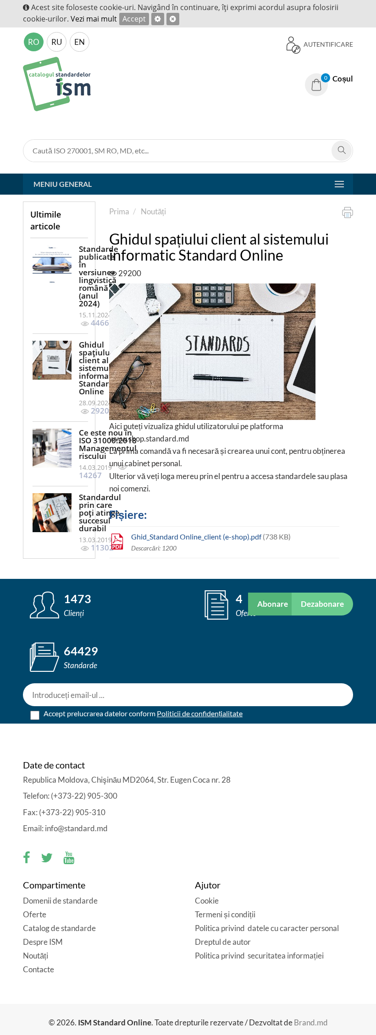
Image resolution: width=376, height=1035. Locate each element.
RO (33, 42)
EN (79, 42)
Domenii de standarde (60, 900)
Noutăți (153, 211)
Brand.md (311, 1022)
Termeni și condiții (225, 914)
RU (56, 42)
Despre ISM (43, 942)
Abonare (272, 604)
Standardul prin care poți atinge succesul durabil (100, 513)
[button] (329, 78)
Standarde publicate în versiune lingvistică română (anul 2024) (98, 276)
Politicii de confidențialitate (200, 713)
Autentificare (327, 44)
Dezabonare (322, 604)
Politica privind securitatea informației (259, 955)
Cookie (207, 900)
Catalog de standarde (59, 928)
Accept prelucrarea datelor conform (142, 713)
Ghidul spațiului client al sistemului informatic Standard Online (98, 368)
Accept (134, 19)
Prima (119, 211)
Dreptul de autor (223, 942)
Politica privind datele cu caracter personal (267, 928)
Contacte (38, 969)
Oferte (34, 914)
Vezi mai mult (94, 19)
